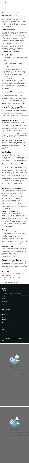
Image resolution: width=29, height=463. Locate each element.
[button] (26, 3)
